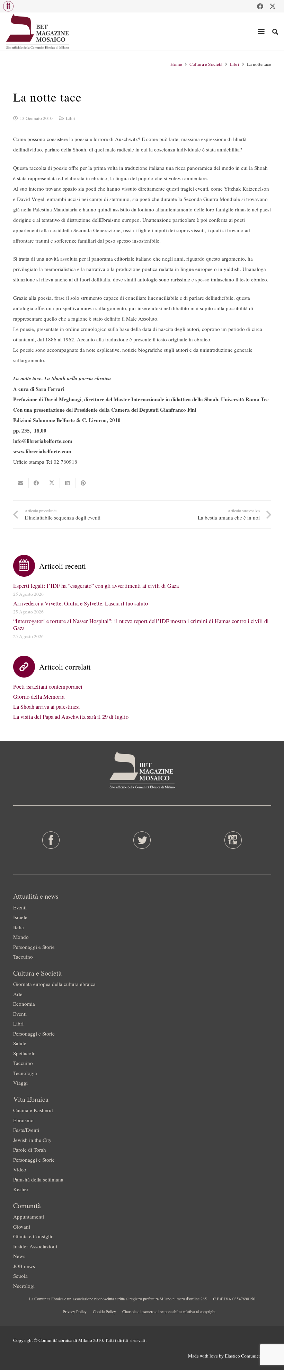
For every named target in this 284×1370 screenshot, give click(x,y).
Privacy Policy (75, 1311)
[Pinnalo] (83, 483)
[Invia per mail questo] (21, 483)
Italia (18, 927)
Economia (24, 1003)
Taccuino (23, 956)
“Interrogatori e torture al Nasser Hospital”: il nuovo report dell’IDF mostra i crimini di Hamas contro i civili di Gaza (141, 624)
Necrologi (24, 1285)
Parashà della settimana (38, 1179)
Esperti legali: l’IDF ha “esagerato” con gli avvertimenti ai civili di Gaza (96, 585)
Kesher (20, 1189)
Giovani (21, 1226)
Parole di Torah (29, 1149)
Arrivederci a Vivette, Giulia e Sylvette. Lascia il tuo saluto (80, 603)
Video (19, 1169)
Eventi (20, 907)
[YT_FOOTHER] (233, 840)
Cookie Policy (104, 1311)
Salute (19, 1043)
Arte (18, 994)
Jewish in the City (32, 1139)
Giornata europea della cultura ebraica (54, 983)
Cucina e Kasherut (33, 1110)
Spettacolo (24, 1053)
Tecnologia (25, 1073)
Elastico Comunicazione (248, 1356)
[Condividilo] (36, 483)
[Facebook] (260, 6)
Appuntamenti (28, 1216)
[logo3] (38, 31)
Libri (71, 118)
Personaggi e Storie (34, 946)
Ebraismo (23, 1120)
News (19, 1256)
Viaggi (20, 1082)
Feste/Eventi (26, 1129)
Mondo (21, 936)
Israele (20, 917)
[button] (8, 6)
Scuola (20, 1275)
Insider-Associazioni (35, 1246)
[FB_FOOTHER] (51, 840)
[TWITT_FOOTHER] (142, 840)
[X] (272, 6)
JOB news (24, 1266)
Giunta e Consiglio (33, 1236)
